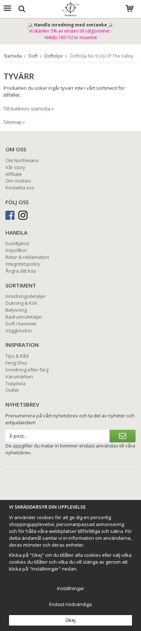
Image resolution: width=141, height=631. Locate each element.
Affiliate (13, 174)
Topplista (15, 383)
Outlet (12, 390)
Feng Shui (16, 362)
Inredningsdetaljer (25, 296)
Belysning (16, 310)
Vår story (15, 167)
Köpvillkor (16, 250)
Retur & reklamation (27, 257)
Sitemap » (14, 122)
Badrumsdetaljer (23, 317)
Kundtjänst (17, 243)
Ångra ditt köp (20, 271)
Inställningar (70, 588)
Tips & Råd (17, 356)
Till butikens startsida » (29, 108)
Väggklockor (18, 330)
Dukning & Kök (21, 303)
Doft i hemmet (20, 323)
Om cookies (18, 180)
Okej (70, 620)
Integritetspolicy (22, 264)
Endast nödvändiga (70, 604)
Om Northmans (22, 160)
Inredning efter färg (26, 369)
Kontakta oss (19, 187)
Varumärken (19, 376)
